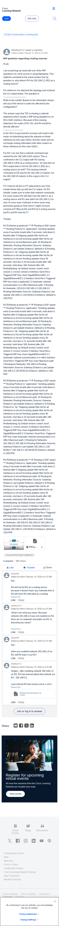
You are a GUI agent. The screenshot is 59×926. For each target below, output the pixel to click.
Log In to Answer (29, 711)
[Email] (16, 726)
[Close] (55, 901)
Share (49, 567)
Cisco (11, 9)
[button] (21, 547)
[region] (29, 911)
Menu (54, 9)
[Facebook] (21, 726)
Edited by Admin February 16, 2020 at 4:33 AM (29, 53)
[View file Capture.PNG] (14, 543)
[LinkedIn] (32, 726)
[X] (26, 726)
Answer (31, 567)
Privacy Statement (28, 914)
